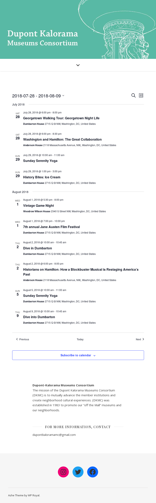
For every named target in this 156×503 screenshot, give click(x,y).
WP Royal (33, 495)
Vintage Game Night (38, 205)
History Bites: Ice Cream (41, 177)
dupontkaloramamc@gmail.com (54, 435)
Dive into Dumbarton (39, 317)
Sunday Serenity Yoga (40, 160)
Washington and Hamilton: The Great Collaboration (62, 139)
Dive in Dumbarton (37, 248)
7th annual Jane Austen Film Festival (51, 226)
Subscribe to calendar (76, 355)
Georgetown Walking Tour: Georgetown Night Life (61, 118)
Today (80, 339)
